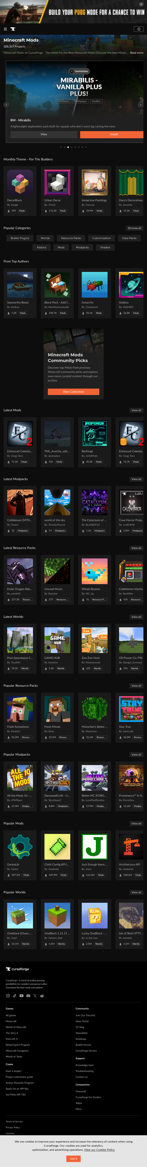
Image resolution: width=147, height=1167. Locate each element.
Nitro (78, 1109)
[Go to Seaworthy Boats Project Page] (20, 293)
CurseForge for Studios (88, 1097)
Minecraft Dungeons (17, 1051)
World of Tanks (14, 1056)
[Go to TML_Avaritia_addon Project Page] (57, 442)
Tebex (79, 1103)
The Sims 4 (12, 1033)
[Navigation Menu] (5, 29)
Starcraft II (12, 1039)
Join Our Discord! (85, 1015)
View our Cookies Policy (99, 1149)
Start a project (14, 1071)
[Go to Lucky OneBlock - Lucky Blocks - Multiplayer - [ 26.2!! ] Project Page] (94, 924)
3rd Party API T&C (16, 1094)
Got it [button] (73, 1158)
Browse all (134, 228)
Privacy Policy (13, 1128)
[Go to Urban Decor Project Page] (57, 191)
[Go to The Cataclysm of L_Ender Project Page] (94, 511)
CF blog (80, 1027)
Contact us (82, 1077)
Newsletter (82, 1033)
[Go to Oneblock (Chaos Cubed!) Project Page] (20, 924)
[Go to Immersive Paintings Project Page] (94, 191)
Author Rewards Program (20, 1083)
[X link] (35, 996)
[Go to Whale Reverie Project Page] (94, 580)
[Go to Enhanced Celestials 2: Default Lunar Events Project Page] (20, 442)
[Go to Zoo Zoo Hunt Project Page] (94, 649)
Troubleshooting (84, 1071)
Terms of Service (14, 1122)
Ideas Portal (82, 1021)
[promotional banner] (73, 11)
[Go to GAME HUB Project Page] (57, 649)
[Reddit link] (42, 996)
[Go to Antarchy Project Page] (94, 293)
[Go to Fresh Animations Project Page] (20, 718)
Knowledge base (85, 1065)
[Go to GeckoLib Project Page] (20, 855)
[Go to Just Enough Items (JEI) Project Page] (94, 855)
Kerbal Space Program (18, 1045)
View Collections (73, 391)
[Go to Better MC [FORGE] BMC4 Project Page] (94, 786)
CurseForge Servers (86, 1051)
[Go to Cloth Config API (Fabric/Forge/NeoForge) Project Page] (57, 855)
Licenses (10, 1133)
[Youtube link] (21, 996)
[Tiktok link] (15, 996)
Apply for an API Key (17, 1089)
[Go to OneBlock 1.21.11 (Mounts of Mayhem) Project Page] (57, 924)
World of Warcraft (16, 1027)
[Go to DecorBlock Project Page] (20, 191)
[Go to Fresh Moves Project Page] (57, 718)
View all (136, 410)
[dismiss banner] (141, 4)
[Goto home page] (13, 29)
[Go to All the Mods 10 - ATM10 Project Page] (20, 786)
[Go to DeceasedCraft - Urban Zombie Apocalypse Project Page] (57, 786)
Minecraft (11, 1021)
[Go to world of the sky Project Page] (57, 511)
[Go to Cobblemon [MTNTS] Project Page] (20, 511)
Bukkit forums (83, 1045)
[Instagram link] (8, 996)
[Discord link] (28, 996)
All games (11, 1015)
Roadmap (81, 1039)
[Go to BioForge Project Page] (94, 442)
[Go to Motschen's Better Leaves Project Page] (94, 718)
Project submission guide (19, 1077)
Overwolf (81, 1091)
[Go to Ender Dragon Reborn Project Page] (20, 580)
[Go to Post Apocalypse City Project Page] (20, 649)
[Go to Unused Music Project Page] (57, 580)
